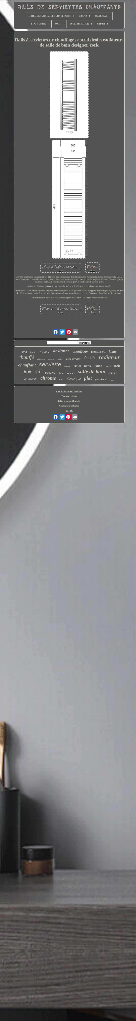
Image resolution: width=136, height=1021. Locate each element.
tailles (77, 365)
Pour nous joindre (69, 396)
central (60, 359)
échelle (90, 358)
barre (87, 365)
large (32, 352)
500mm (67, 367)
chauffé (26, 357)
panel (108, 366)
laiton (98, 365)
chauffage (80, 351)
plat (88, 378)
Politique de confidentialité (69, 401)
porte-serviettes (73, 359)
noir (117, 365)
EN (67, 410)
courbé (112, 373)
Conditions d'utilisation (69, 406)
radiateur (109, 357)
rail (38, 371)
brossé (112, 380)
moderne (50, 372)
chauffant (27, 365)
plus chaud (100, 379)
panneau (98, 351)
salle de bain (91, 371)
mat (61, 379)
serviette (50, 364)
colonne (51, 359)
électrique (74, 379)
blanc (112, 351)
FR (71, 410)
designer (61, 350)
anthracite (30, 379)
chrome (48, 378)
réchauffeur (44, 352)
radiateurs (41, 359)
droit (26, 371)
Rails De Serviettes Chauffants (69, 391)
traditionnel (67, 373)
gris (24, 352)
